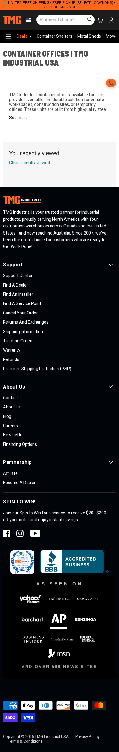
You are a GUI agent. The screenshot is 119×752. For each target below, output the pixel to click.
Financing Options (20, 444)
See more (18, 117)
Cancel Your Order (20, 313)
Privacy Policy (87, 736)
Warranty (11, 350)
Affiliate (10, 473)
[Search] (87, 17)
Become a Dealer (19, 482)
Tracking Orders (18, 341)
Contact (10, 398)
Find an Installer (18, 294)
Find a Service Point (22, 303)
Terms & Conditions (25, 741)
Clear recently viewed (29, 162)
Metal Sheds (89, 36)
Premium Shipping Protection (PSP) (37, 369)
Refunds (11, 359)
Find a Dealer (15, 285)
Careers (10, 426)
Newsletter (13, 435)
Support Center (18, 276)
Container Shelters (54, 36)
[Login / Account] (111, 20)
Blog (7, 416)
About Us (12, 407)
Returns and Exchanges (26, 322)
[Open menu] (8, 36)
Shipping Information (23, 332)
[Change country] (27, 20)
